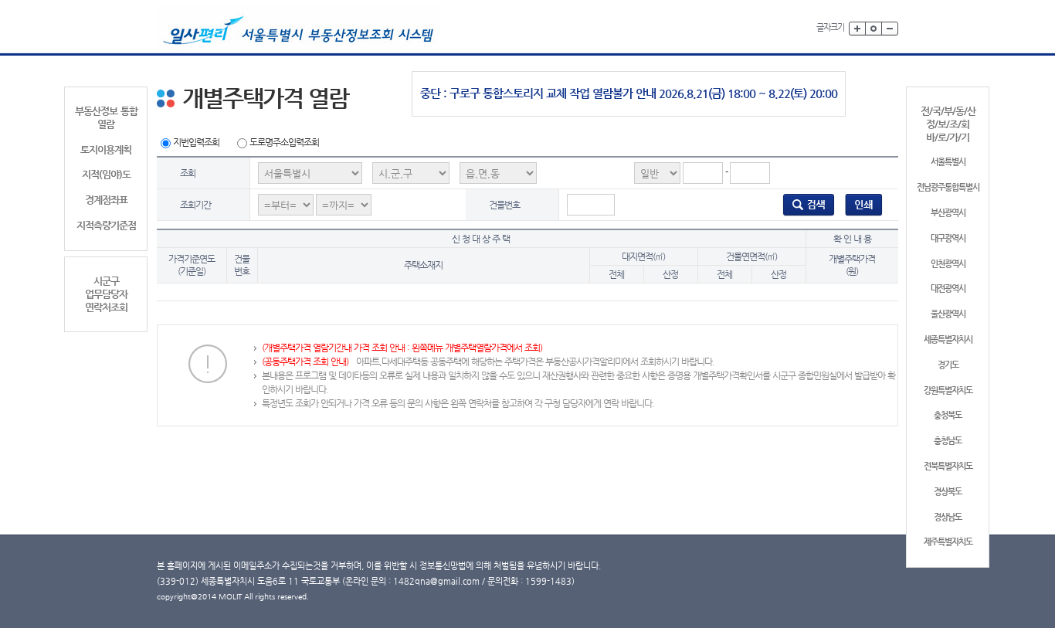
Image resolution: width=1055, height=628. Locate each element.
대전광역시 (948, 288)
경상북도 (948, 492)
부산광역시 (948, 213)
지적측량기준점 (106, 225)
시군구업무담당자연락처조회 (106, 294)
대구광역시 (948, 238)
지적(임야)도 (106, 174)
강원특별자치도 (948, 390)
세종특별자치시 (948, 339)
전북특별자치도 (948, 466)
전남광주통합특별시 (948, 187)
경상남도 (948, 517)
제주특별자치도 (948, 542)
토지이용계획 (105, 149)
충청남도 (948, 441)
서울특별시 (948, 162)
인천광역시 (948, 264)
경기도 (948, 365)
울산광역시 (948, 314)
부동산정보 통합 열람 (106, 117)
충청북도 (948, 415)
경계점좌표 (106, 199)
